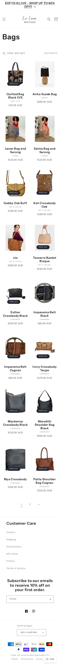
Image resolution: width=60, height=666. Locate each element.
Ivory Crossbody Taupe (44, 368)
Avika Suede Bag (44, 94)
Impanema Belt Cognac (15, 368)
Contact (10, 532)
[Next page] (38, 504)
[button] (4, 19)
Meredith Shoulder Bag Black (45, 425)
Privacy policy (42, 659)
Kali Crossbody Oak (44, 205)
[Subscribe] (49, 599)
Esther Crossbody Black (15, 314)
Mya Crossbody (15, 479)
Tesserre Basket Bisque (44, 259)
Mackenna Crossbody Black (15, 423)
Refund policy (27, 659)
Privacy (10, 561)
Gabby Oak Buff (15, 203)
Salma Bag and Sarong (45, 150)
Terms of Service (16, 568)
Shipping (11, 540)
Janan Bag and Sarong (15, 150)
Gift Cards (12, 554)
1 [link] (21, 504)
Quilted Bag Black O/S (15, 96)
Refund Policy (13, 547)
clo (15, 258)
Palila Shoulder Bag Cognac (44, 481)
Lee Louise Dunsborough (28, 655)
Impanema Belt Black (44, 314)
